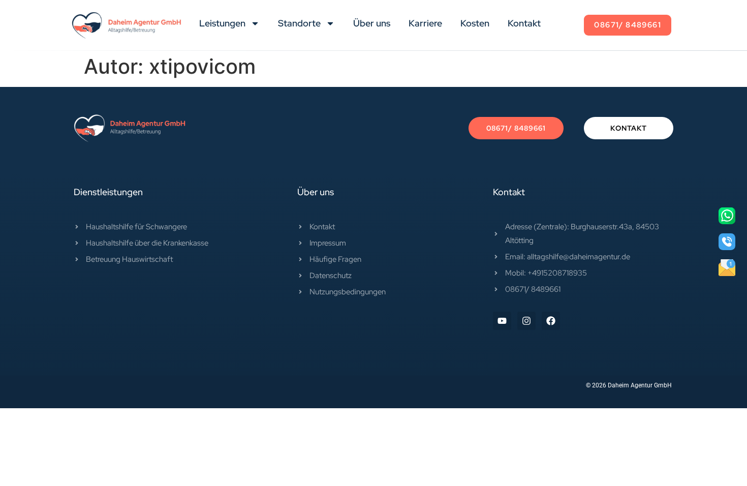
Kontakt (524, 23)
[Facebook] (551, 321)
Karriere (425, 23)
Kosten (474, 23)
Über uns (371, 23)
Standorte (299, 23)
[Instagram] (526, 321)
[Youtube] (502, 321)
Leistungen (222, 23)
